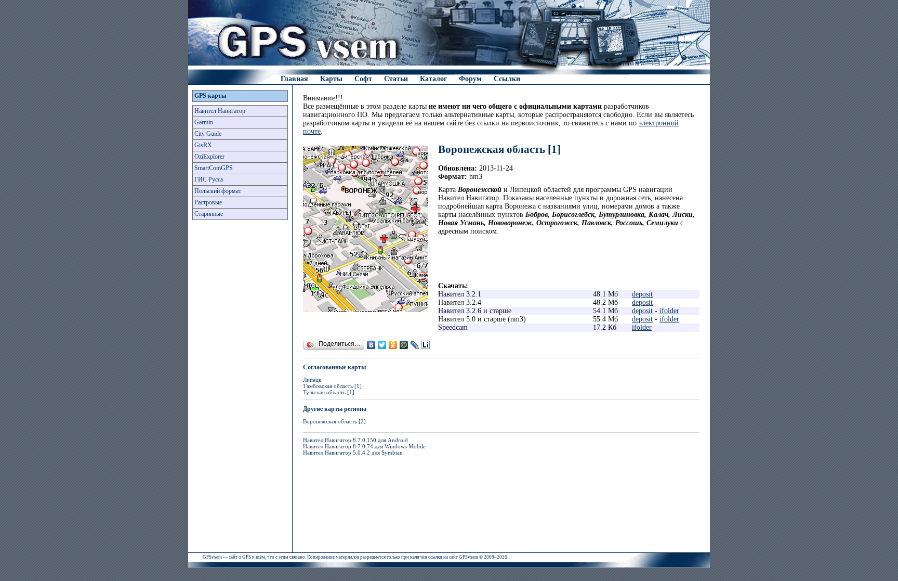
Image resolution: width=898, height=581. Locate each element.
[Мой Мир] (404, 345)
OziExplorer (209, 156)
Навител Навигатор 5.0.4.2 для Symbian (353, 452)
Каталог (433, 79)
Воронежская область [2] (334, 421)
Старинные (208, 213)
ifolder (669, 311)
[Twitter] (382, 345)
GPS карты (210, 95)
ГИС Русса (208, 179)
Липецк (312, 380)
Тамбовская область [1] (332, 386)
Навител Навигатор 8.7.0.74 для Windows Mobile (364, 446)
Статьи (396, 79)
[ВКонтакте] (371, 345)
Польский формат (217, 191)
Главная (294, 79)
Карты (331, 79)
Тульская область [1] (328, 392)
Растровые (208, 202)
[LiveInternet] (425, 345)
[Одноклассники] (393, 345)
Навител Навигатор (219, 110)
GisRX (203, 145)
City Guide (207, 133)
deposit (642, 294)
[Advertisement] (240, 389)
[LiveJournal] (415, 345)
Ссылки (507, 79)
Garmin (203, 122)
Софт (363, 79)
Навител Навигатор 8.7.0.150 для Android (355, 440)
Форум (470, 79)
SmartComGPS (213, 168)
